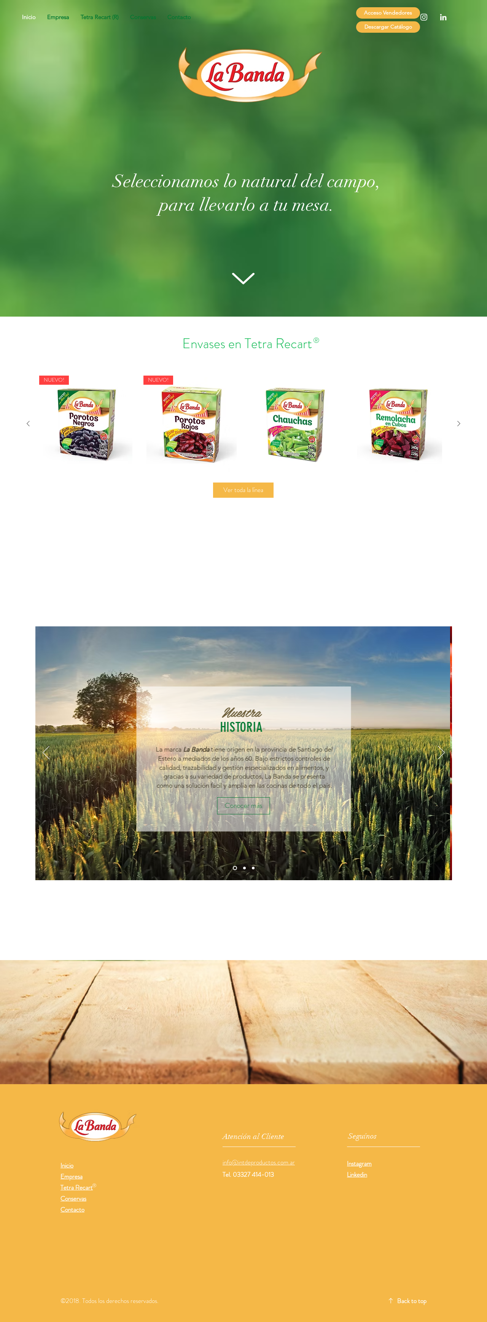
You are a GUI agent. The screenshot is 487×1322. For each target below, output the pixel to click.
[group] (243, 424)
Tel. (228, 1174)
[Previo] (46, 753)
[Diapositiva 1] (235, 868)
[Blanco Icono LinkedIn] (443, 17)
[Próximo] (441, 753)
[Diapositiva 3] (253, 868)
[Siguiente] (458, 423)
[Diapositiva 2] (244, 868)
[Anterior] (28, 423)
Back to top (412, 1300)
